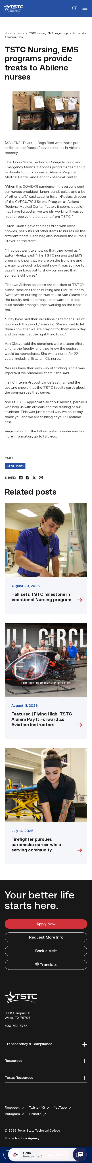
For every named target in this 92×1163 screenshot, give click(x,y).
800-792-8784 (16, 1026)
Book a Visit (46, 951)
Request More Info (46, 937)
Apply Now (46, 924)
